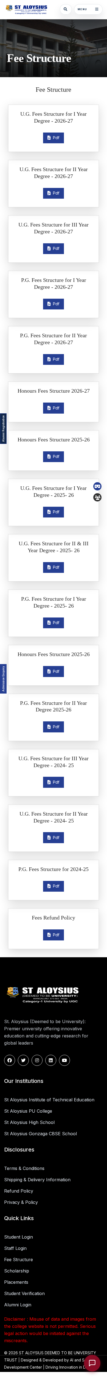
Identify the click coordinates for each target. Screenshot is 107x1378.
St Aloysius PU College (28, 1111)
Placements (16, 1282)
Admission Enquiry (3, 679)
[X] (23, 1060)
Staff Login (15, 1248)
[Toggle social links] (97, 497)
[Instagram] (37, 1060)
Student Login (18, 1237)
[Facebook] (9, 1060)
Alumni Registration (3, 428)
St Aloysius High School (29, 1122)
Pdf (55, 137)
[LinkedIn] (50, 1060)
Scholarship (16, 1271)
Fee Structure (18, 1259)
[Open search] (66, 9)
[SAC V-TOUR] (97, 486)
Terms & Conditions (24, 1168)
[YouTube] (64, 1060)
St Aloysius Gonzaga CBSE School (40, 1133)
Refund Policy (18, 1191)
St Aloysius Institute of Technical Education (49, 1099)
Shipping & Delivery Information (37, 1179)
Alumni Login (17, 1304)
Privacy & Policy (21, 1202)
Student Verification (24, 1293)
